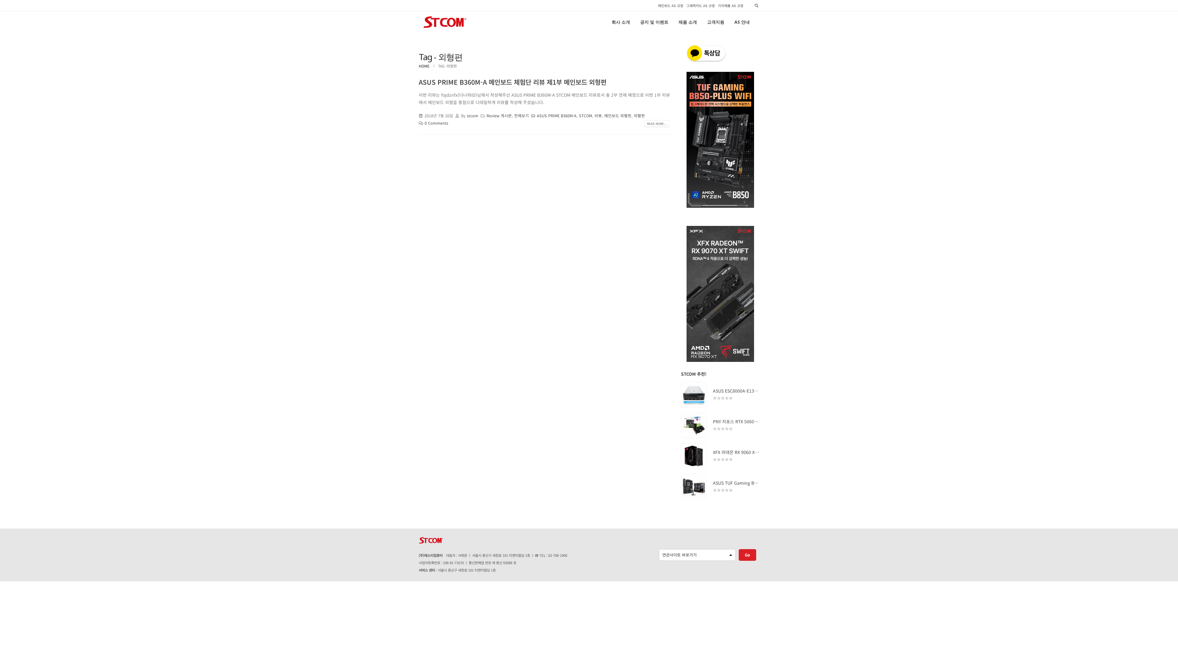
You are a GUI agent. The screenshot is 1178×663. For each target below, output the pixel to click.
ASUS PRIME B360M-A (556, 115)
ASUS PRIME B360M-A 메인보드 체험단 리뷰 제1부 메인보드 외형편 (512, 82)
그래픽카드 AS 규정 (700, 5)
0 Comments (436, 123)
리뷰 (598, 115)
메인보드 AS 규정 (670, 5)
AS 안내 (742, 22)
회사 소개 (621, 22)
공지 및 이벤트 (654, 22)
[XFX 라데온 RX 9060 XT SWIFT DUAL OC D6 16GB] (694, 456)
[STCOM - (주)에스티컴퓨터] (445, 22)
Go (747, 555)
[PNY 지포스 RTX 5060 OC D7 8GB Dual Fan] (694, 425)
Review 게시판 (499, 115)
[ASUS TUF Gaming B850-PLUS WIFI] (694, 487)
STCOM (585, 115)
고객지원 (715, 22)
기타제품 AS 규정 (730, 5)
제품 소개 (688, 22)
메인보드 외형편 (617, 115)
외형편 (639, 115)
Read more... (657, 123)
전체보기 (521, 115)
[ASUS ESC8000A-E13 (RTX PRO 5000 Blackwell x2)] (694, 395)
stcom (472, 115)
